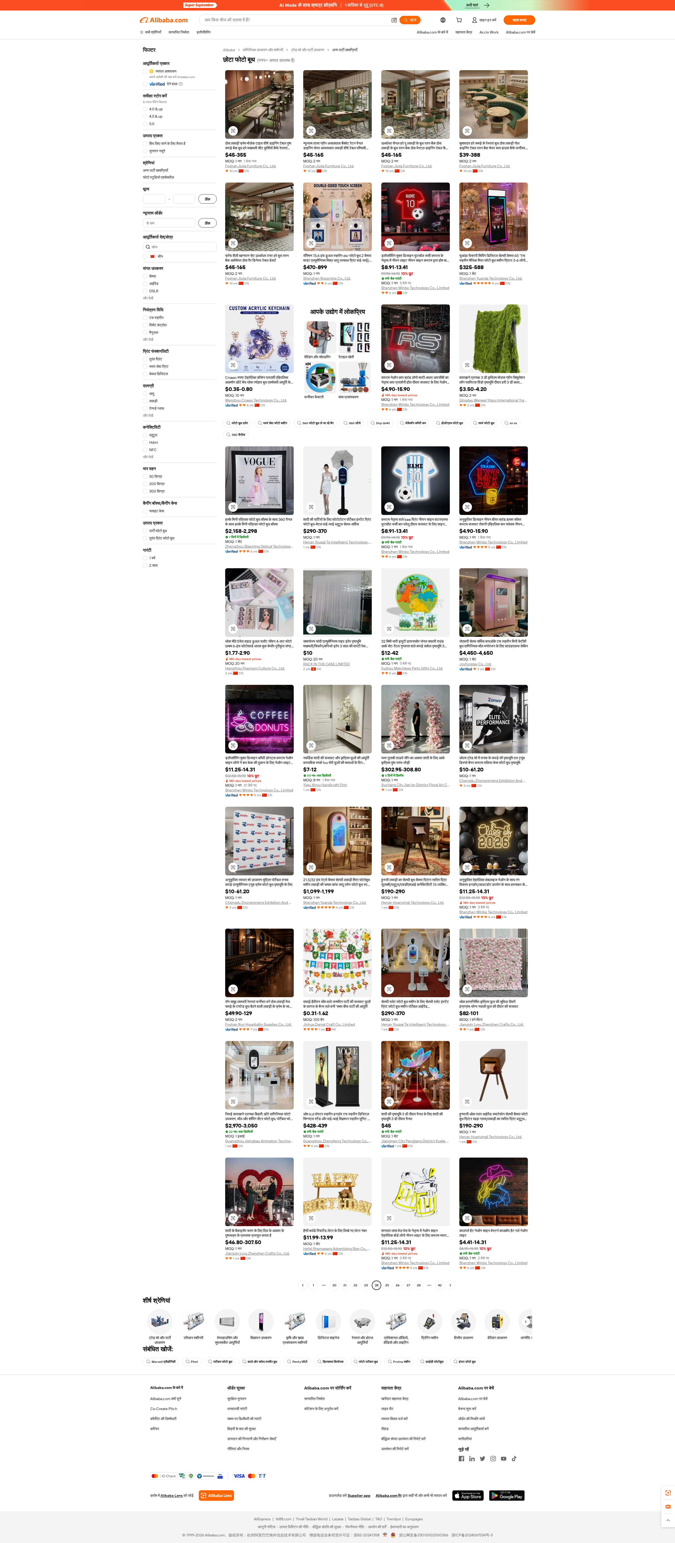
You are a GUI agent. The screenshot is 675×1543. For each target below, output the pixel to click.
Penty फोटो (299, 1362)
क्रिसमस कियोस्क (333, 1362)
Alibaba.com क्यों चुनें (165, 1399)
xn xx (513, 423)
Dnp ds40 (383, 423)
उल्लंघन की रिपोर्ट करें (395, 1449)
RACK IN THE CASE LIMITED (326, 664)
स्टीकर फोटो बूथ (222, 1362)
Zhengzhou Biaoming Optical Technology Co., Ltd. (259, 546)
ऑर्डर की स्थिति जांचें (471, 1419)
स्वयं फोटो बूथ (486, 423)
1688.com (283, 1519)
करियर (154, 1429)
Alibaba (229, 50)
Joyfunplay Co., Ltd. (475, 664)
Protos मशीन (401, 1362)
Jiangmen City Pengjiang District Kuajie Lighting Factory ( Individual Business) (415, 1141)
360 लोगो (355, 423)
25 (387, 1285)
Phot (194, 1362)
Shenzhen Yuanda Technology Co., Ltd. (490, 278)
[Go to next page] (450, 1285)
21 (344, 1285)
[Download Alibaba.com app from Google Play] (507, 1495)
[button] (394, 20)
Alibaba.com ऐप (389, 1495)
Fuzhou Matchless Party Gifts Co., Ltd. (412, 668)
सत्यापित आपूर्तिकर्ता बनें (473, 1429)
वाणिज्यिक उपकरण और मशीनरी (263, 50)
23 (366, 1285)
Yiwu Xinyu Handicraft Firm (325, 785)
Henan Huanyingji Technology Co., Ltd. (412, 902)
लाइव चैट (387, 1409)
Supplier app (359, 1495)
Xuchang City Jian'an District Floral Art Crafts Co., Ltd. (415, 785)
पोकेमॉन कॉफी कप (415, 423)
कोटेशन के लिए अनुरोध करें (321, 1409)
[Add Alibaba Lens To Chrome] (216, 1495)
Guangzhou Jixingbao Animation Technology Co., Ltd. (259, 1141)
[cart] (460, 21)
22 (355, 1285)
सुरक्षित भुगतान (236, 1399)
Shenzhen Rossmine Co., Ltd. (327, 278)
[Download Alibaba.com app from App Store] (468, 1495)
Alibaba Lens (172, 1495)
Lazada (337, 1519)
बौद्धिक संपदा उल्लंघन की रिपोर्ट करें (403, 1439)
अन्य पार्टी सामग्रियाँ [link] (344, 50)
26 (397, 1285)
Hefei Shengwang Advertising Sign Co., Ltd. (337, 1248)
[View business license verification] (385, 1535)
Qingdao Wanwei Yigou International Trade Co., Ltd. (493, 400)
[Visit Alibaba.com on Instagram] (493, 1458)
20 (334, 1285)
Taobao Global (359, 1519)
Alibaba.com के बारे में (166, 1388)
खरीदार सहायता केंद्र (394, 1399)
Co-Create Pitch (163, 1409)
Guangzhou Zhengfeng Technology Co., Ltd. (337, 1141)
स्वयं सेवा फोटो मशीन (275, 423)
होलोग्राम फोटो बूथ (452, 423)
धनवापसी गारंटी (237, 1409)
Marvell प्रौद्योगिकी (164, 1362)
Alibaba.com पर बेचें (473, 1399)
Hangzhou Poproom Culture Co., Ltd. (255, 668)
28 (419, 1285)
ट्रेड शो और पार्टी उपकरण (307, 50)
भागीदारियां (465, 1439)
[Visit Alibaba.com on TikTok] (514, 1458)
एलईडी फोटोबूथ (434, 1362)
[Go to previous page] (302, 1285)
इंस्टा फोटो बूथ (467, 1362)
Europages (414, 1519)
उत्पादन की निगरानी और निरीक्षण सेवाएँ (251, 1439)
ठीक (207, 199)
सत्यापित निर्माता (314, 1399)
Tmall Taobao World (311, 1519)
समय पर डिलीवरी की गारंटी (244, 1419)
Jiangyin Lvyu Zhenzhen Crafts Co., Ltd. (491, 1024)
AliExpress (262, 1519)
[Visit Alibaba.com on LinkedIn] (472, 1458)
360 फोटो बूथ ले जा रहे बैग (318, 423)
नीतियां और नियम (238, 1449)
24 (376, 1285)
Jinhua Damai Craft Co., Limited (329, 1024)
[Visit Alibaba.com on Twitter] (482, 1458)
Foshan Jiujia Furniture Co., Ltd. (250, 166)
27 (408, 1285)
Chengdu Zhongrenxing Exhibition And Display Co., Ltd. (493, 780)
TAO (378, 1519)
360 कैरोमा (238, 435)
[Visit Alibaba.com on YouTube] (503, 1458)
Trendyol (394, 1519)
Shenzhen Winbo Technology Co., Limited (415, 288)
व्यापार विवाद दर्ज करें (394, 1419)
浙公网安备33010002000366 (423, 1535)
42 (440, 1285)
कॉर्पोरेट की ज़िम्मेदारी (163, 1419)
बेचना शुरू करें (467, 1409)
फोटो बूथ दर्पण (240, 423)
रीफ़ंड (385, 1429)
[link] (668, 1493)
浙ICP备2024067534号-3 (472, 1535)
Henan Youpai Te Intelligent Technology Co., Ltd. (337, 542)
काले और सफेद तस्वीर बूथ (262, 1362)
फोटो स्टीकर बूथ (368, 1362)
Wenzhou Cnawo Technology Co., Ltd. (256, 400)
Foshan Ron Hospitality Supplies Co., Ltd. (258, 1024)
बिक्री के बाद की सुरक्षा (241, 1429)
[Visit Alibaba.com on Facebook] (461, 1458)
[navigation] (180, 668)
